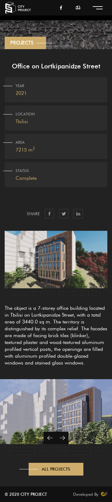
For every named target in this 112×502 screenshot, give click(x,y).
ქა (78, 8)
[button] (50, 438)
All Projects (56, 469)
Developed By (86, 494)
